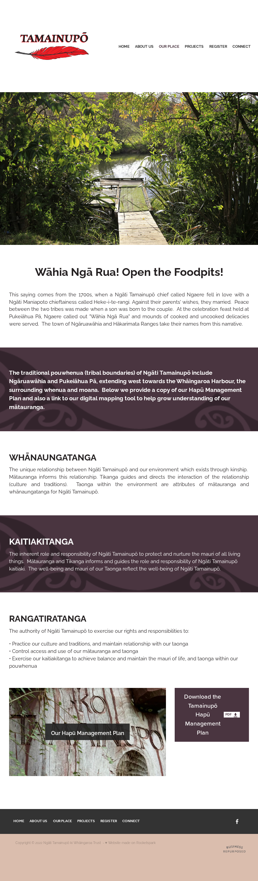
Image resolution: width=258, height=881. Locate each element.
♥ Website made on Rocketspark (130, 842)
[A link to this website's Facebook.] (237, 821)
